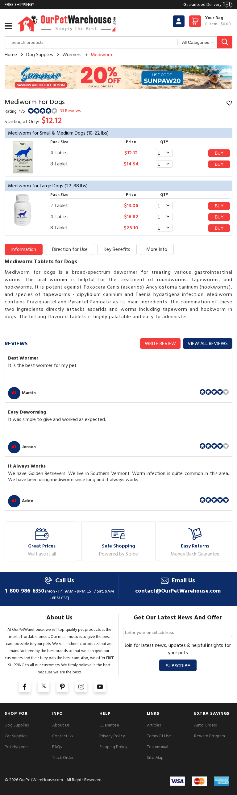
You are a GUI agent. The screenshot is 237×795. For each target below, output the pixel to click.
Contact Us (62, 735)
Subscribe (178, 665)
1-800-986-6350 (24, 590)
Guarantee (109, 725)
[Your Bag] (195, 23)
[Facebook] (25, 686)
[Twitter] (43, 686)
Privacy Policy (112, 735)
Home (11, 55)
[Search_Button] (224, 42)
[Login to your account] (179, 21)
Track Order (62, 757)
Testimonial (157, 746)
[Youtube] (100, 686)
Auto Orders (205, 725)
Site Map (155, 757)
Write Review (160, 343)
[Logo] (66, 23)
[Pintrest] (62, 686)
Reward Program (209, 735)
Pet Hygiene (16, 746)
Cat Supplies (16, 735)
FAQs (57, 746)
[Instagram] (81, 686)
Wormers (71, 55)
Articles (154, 725)
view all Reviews (208, 343)
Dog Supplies (39, 55)
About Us (60, 725)
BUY (219, 153)
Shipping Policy (113, 746)
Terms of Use (159, 735)
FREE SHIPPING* (113, 4)
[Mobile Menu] (8, 26)
